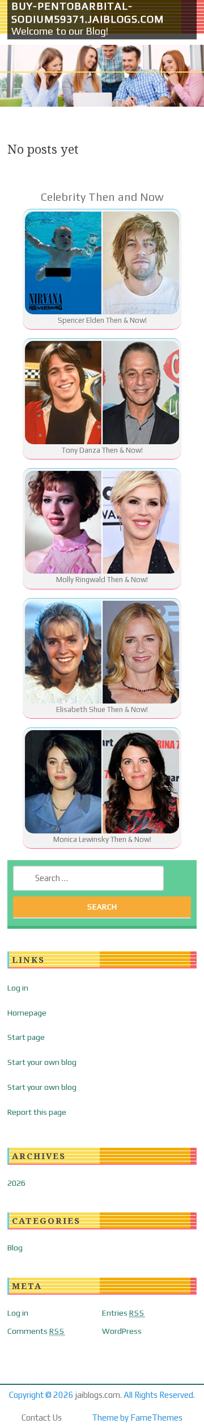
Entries (123, 1312)
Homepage (26, 1012)
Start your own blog (41, 1062)
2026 (16, 1182)
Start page (26, 1037)
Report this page (36, 1112)
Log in (17, 987)
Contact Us (42, 1417)
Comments (36, 1331)
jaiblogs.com (97, 1395)
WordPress (122, 1331)
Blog (15, 1247)
